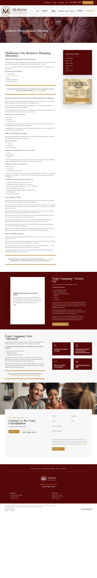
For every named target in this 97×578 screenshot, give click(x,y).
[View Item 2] (16, 320)
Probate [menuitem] (67, 11)
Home (32, 468)
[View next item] (24, 320)
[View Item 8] (21, 320)
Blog (67, 2)
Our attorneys (8, 66)
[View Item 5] (19, 320)
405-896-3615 (75, 2)
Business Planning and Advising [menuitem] (90, 11)
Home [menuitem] (37, 11)
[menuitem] (77, 58)
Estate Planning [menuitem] (53, 11)
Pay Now (54, 2)
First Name (54, 416)
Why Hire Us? (48, 2)
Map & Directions (14, 498)
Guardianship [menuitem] (61, 11)
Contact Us (63, 468)
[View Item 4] (18, 320)
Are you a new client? (57, 426)
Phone (53, 421)
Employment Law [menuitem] (80, 11)
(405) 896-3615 (29, 432)
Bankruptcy (72, 92)
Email (72, 421)
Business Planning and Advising (48, 468)
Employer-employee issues (12, 75)
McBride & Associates (65, 302)
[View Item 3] (17, 320)
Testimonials (61, 2)
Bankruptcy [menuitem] (72, 11)
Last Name (73, 416)
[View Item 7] (20, 320)
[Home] (14, 11)
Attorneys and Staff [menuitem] (44, 11)
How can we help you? (57, 431)
